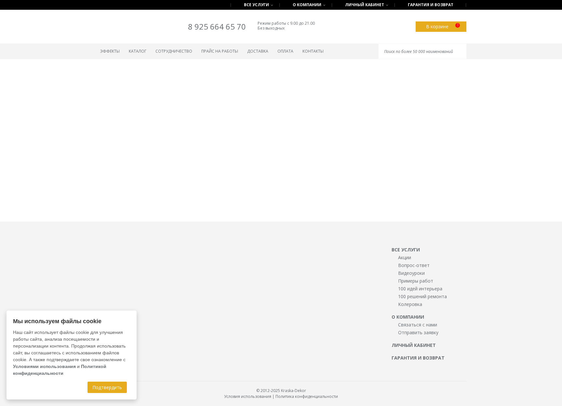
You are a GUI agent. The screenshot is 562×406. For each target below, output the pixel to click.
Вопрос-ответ (414, 265)
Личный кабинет (364, 4)
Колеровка (410, 304)
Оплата (285, 51)
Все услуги (256, 4)
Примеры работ (415, 281)
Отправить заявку (418, 332)
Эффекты (110, 51)
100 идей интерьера (420, 288)
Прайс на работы (219, 51)
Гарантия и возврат (430, 4)
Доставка (257, 51)
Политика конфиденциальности (306, 396)
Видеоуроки (411, 273)
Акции (404, 257)
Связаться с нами (417, 325)
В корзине (442, 26)
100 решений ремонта (422, 296)
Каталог (137, 51)
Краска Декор (122, 27)
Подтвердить (107, 387)
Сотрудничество (173, 51)
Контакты (313, 51)
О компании (307, 4)
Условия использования (247, 396)
